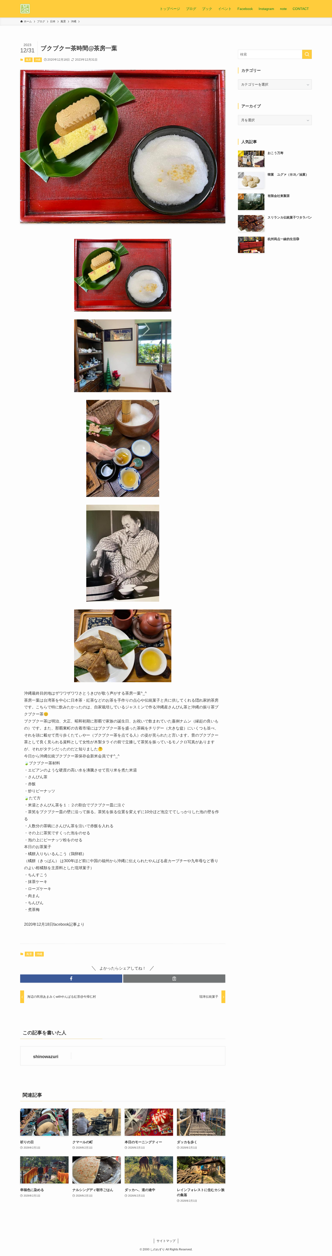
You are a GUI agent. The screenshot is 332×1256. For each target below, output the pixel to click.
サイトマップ (166, 1241)
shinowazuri (45, 1056)
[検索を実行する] (307, 54)
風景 (28, 59)
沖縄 (38, 59)
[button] (71, 978)
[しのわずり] (25, 9)
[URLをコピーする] (174, 978)
